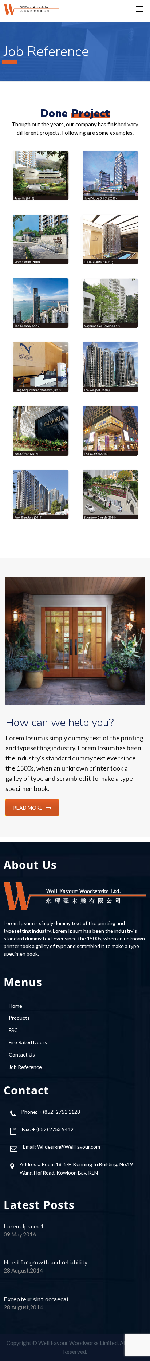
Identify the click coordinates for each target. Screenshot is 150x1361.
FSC (13, 1030)
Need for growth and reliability (46, 1263)
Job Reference (25, 1067)
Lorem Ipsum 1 (24, 1227)
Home (15, 1006)
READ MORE (28, 808)
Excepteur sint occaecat (36, 1299)
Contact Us (22, 1054)
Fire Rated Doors (28, 1042)
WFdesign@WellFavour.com (68, 1147)
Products (19, 1018)
